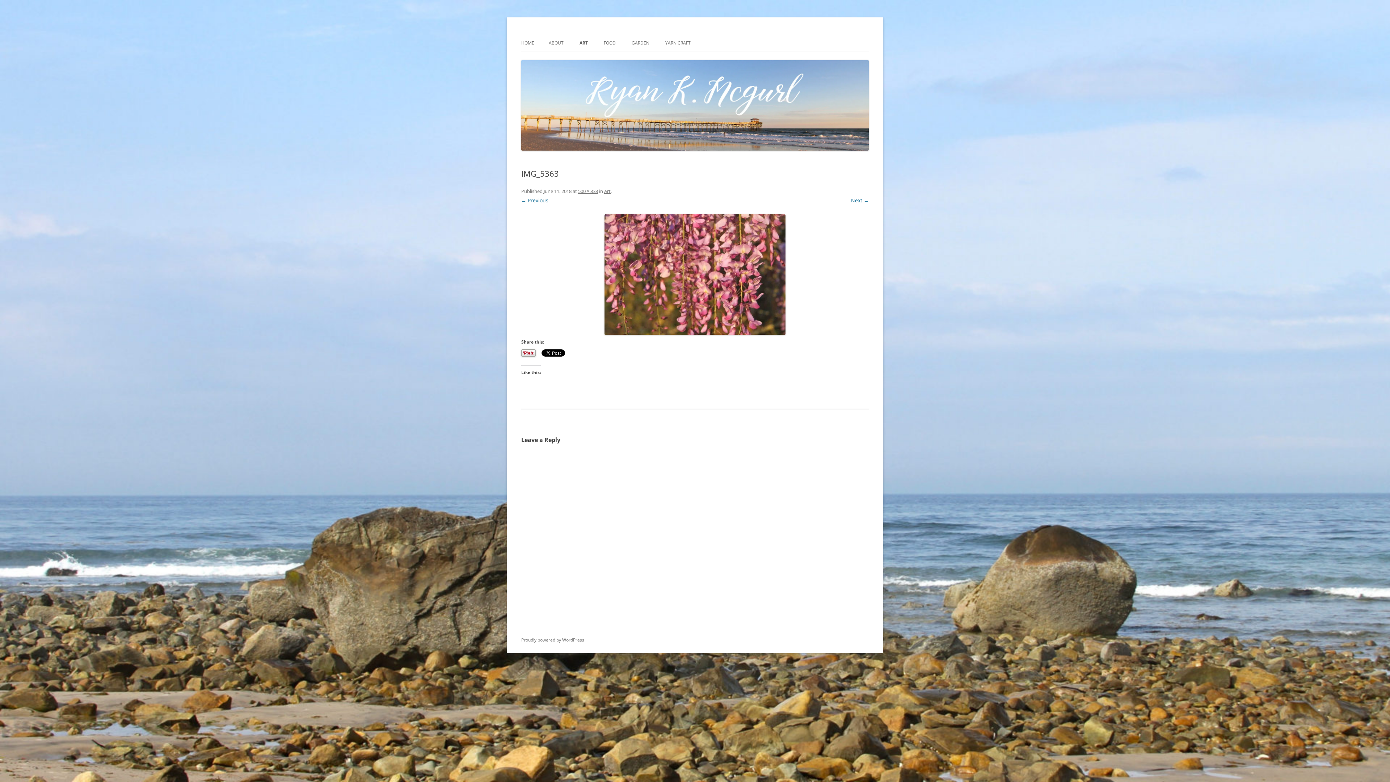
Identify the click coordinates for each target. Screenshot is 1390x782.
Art (584, 43)
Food (610, 43)
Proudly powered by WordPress (552, 640)
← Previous (534, 200)
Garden (640, 43)
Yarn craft (678, 43)
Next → (860, 200)
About (556, 43)
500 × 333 (588, 191)
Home (527, 43)
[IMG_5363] (695, 274)
